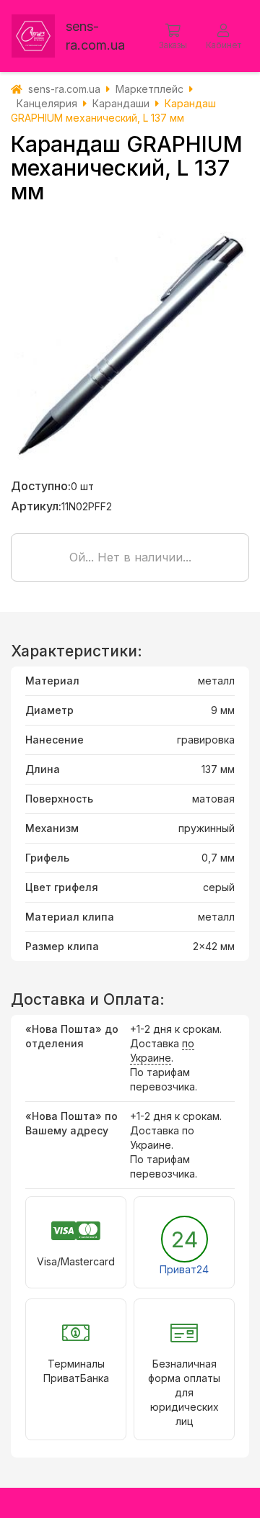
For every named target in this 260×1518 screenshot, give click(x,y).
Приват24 (184, 1269)
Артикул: (36, 506)
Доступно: (41, 486)
